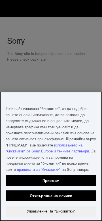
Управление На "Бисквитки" (51, 211)
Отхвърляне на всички (51, 195)
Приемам (51, 180)
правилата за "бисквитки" (39, 169)
